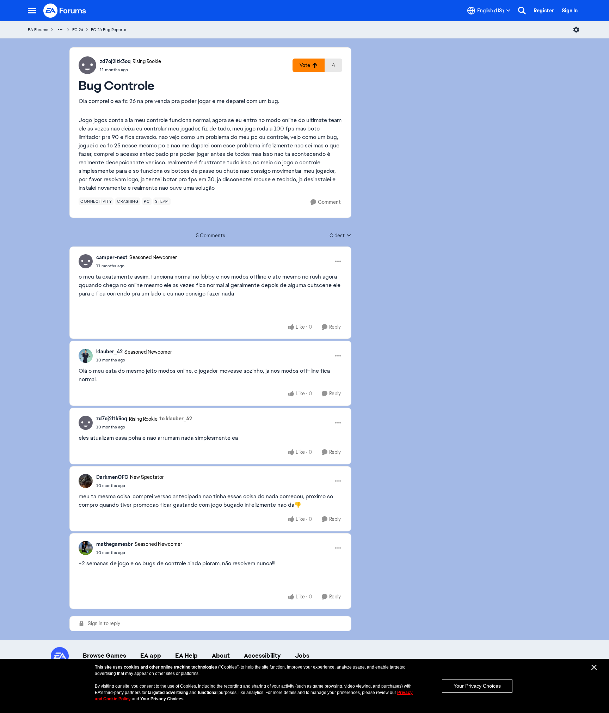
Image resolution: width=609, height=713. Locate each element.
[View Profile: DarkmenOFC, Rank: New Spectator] (86, 481)
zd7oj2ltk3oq (115, 61)
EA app (150, 655)
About (221, 655)
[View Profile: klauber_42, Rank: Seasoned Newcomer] (86, 356)
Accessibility (262, 655)
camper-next (112, 257)
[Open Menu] (576, 30)
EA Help (186, 655)
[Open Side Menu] (32, 10)
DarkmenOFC (112, 477)
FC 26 (77, 29)
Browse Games (104, 655)
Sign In (570, 10)
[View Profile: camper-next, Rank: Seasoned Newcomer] (86, 261)
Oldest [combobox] (340, 235)
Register (544, 10)
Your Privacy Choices (477, 686)
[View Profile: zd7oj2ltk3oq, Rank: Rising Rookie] (87, 65)
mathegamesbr (114, 544)
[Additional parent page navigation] (60, 30)
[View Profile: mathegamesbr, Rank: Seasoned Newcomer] (86, 548)
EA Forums (38, 29)
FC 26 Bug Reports (108, 29)
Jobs (302, 655)
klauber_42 (109, 351)
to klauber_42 (175, 418)
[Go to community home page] (64, 11)
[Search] (522, 10)
